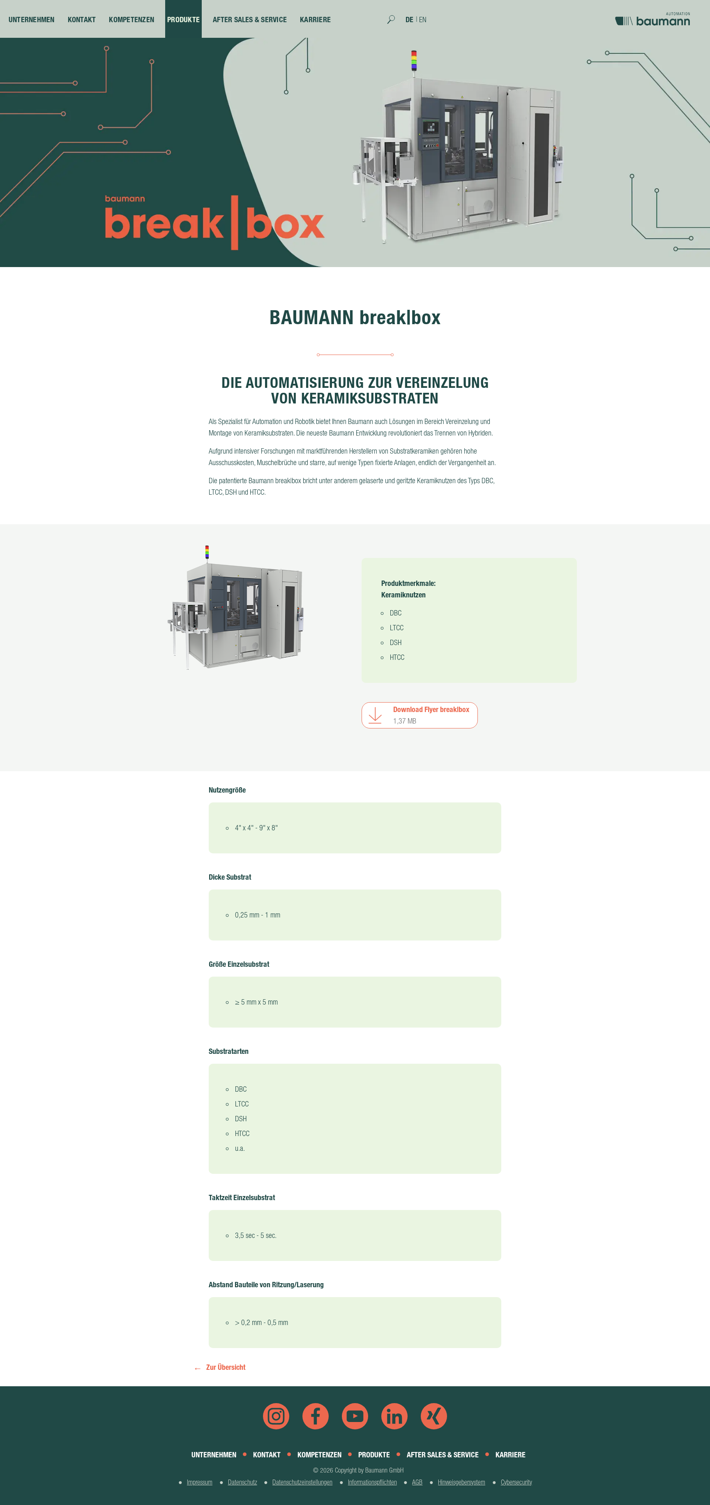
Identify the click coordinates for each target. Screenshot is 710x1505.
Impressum (199, 1482)
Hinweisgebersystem (461, 1482)
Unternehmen (32, 19)
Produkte (183, 19)
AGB (417, 1482)
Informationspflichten (372, 1482)
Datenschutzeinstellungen (302, 1482)
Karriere (315, 19)
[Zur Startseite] (654, 16)
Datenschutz (242, 1482)
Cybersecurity (516, 1482)
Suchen (395, 22)
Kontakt (82, 19)
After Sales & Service (250, 19)
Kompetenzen (131, 19)
